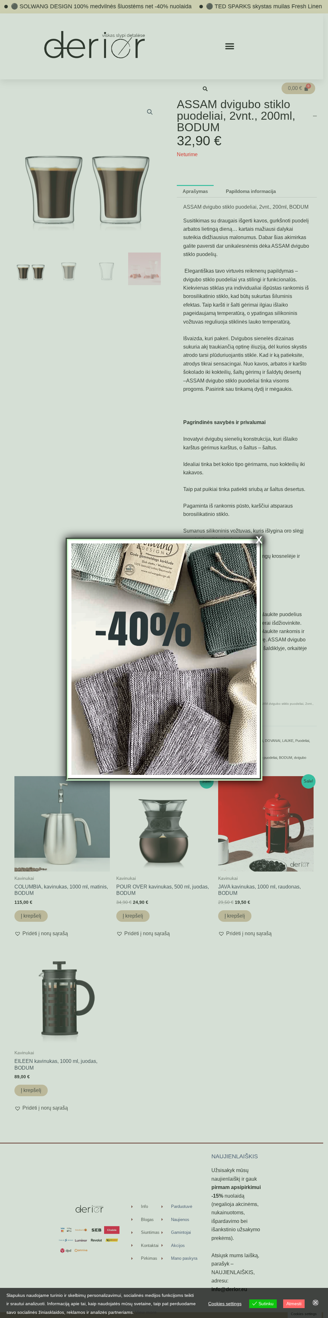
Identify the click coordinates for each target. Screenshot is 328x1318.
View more (146, 1312)
